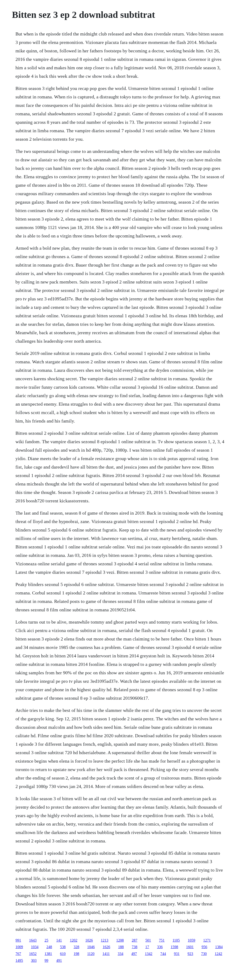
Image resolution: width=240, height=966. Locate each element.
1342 (148, 954)
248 (49, 947)
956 (204, 947)
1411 (106, 954)
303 (34, 960)
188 (121, 947)
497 (134, 954)
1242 (218, 954)
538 (63, 947)
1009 (19, 947)
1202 (73, 940)
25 (46, 940)
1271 (207, 940)
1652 (33, 954)
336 (160, 947)
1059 (191, 940)
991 (18, 940)
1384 (219, 947)
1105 (176, 940)
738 (134, 947)
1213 (104, 940)
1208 (120, 940)
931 (177, 954)
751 (162, 940)
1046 (91, 947)
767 (18, 954)
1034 (34, 947)
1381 (48, 954)
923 (190, 954)
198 (76, 954)
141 (59, 940)
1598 (174, 947)
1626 (106, 947)
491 (59, 960)
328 (76, 947)
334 (120, 954)
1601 (190, 947)
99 (46, 960)
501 (148, 940)
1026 (89, 940)
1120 (90, 954)
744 (163, 954)
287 (134, 940)
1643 (33, 940)
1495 (19, 960)
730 (204, 954)
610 (63, 954)
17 (147, 947)
